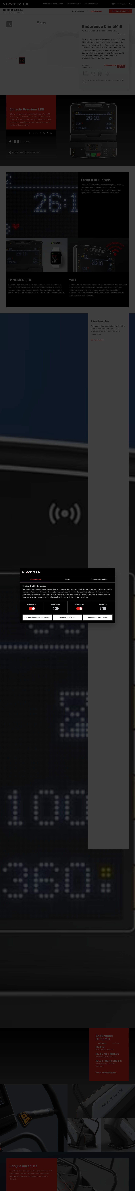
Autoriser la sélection (67, 617)
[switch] (56, 608)
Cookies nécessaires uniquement (37, 617)
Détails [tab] (67, 579)
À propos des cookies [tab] (99, 579)
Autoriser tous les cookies (97, 617)
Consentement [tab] (35, 579)
